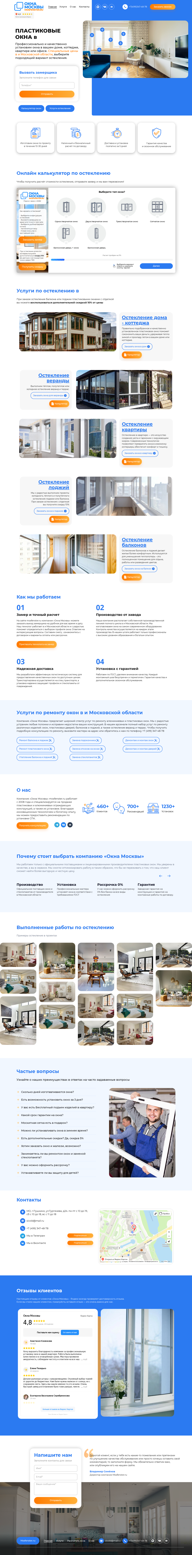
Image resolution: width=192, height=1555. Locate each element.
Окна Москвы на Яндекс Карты (57, 1414)
